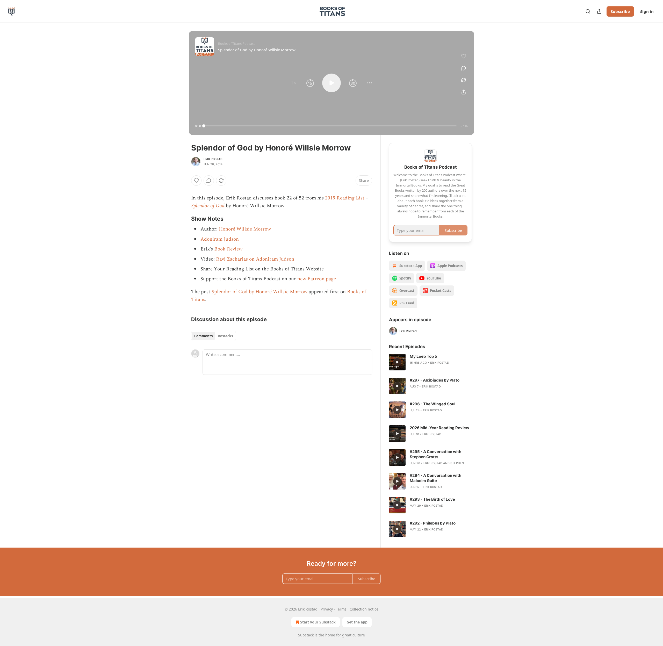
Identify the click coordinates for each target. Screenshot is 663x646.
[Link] (184, 219)
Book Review (228, 249)
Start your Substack (318, 622)
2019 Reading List (344, 198)
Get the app (357, 622)
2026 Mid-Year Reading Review (439, 427)
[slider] (330, 125)
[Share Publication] (599, 11)
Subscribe (620, 11)
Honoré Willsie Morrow (245, 229)
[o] (397, 362)
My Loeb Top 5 (423, 356)
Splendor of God (208, 206)
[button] (293, 83)
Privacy (327, 609)
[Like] (196, 180)
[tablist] (213, 336)
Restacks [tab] (225, 336)
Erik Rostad (213, 159)
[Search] (588, 11)
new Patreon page (316, 279)
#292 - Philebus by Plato (433, 523)
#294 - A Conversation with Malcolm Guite (435, 478)
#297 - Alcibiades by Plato (434, 380)
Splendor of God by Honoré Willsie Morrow (259, 292)
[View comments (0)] (463, 68)
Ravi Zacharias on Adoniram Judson (255, 259)
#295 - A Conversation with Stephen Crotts (435, 454)
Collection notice (364, 609)
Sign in (647, 11)
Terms (341, 609)
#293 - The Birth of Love (432, 499)
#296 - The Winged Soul (432, 403)
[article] (430, 362)
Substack (306, 635)
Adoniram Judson (219, 239)
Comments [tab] (203, 336)
